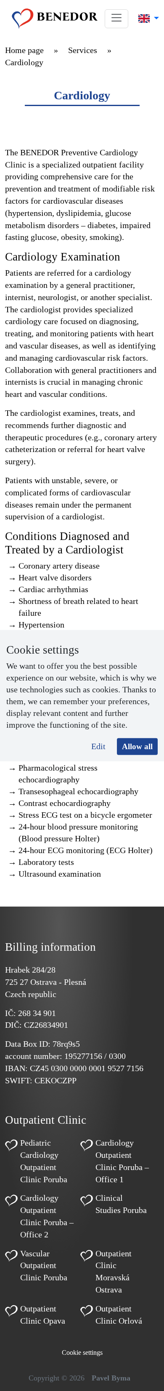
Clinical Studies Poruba (121, 1204)
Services (82, 50)
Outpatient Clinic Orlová (118, 1314)
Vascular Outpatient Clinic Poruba (43, 1265)
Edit (98, 745)
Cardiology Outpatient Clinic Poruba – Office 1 (122, 1161)
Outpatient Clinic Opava (42, 1314)
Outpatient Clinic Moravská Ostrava (113, 1271)
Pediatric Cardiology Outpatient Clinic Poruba (43, 1161)
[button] (116, 18)
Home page (24, 50)
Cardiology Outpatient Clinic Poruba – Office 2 (47, 1216)
